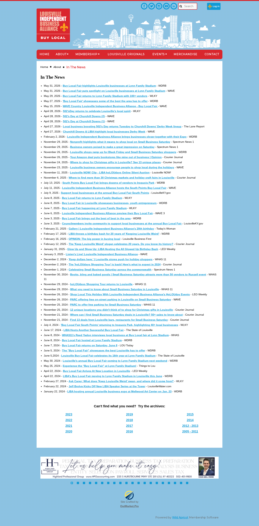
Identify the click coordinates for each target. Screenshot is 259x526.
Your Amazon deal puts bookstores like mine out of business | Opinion (116, 157)
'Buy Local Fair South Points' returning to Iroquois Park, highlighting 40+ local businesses (119, 324)
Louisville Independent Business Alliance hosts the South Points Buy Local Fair (114, 187)
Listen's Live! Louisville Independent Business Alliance (102, 254)
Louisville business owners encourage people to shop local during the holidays (122, 167)
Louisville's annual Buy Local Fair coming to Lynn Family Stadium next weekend (115, 360)
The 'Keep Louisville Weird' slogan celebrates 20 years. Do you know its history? (121, 243)
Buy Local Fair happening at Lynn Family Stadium (94, 208)
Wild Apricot (180, 517)
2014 (190, 420)
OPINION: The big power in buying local (94, 238)
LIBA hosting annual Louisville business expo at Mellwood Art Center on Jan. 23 (119, 391)
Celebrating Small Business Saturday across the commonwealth (110, 269)
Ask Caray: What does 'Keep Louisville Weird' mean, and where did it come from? (121, 381)
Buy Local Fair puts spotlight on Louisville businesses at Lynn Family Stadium (114, 90)
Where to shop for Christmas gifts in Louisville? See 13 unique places (115, 162)
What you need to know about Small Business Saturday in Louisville (114, 289)
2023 (68, 414)
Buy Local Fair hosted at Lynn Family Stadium (92, 340)
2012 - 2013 (190, 425)
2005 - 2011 (190, 431)
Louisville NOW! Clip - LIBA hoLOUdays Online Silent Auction (110, 172)
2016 (129, 431)
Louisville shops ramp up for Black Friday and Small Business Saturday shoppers (123, 152)
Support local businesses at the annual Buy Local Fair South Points (105, 192)
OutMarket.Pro (129, 506)
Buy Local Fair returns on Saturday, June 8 (89, 345)
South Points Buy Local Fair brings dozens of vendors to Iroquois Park (108, 182)
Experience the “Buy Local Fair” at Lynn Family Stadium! (99, 365)
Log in (216, 6)
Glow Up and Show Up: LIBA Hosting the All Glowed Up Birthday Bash (112, 249)
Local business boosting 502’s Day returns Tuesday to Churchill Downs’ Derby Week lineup (122, 126)
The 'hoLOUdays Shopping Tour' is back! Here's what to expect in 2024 (115, 264)
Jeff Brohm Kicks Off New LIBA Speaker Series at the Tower (107, 386)
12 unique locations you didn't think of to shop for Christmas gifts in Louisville (121, 309)
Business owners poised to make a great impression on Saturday (112, 146)
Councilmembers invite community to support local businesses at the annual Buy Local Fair (122, 223)
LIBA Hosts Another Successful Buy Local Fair (94, 330)
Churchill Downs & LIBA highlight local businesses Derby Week (104, 131)
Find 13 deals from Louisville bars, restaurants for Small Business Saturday (119, 319)
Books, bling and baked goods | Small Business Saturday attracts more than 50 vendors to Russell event (138, 274)
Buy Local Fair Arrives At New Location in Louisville (96, 370)
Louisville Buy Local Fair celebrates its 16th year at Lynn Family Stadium (108, 355)
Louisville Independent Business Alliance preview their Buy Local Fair (107, 213)
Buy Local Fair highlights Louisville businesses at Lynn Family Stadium (109, 85)
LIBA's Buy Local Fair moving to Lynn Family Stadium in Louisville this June (112, 376)
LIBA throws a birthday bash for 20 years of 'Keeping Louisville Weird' (114, 233)
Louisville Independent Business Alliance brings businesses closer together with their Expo (127, 136)
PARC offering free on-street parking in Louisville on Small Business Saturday (120, 299)
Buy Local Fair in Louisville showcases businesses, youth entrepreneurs (109, 203)
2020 (68, 431)
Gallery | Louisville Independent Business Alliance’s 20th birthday (111, 228)
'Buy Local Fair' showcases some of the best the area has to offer (105, 101)
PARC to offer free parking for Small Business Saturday (105, 304)
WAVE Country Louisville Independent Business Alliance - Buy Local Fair (110, 106)
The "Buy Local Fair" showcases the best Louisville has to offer (103, 350)
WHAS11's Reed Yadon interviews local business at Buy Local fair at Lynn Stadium (115, 335)
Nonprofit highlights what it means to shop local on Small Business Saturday (120, 141)
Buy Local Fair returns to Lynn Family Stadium (92, 197)
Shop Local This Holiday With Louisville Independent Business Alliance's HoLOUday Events (130, 294)
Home (44, 66)
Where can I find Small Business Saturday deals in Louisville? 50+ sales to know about (126, 314)
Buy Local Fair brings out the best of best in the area (96, 218)
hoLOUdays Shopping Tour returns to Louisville (101, 284)
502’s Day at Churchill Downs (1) (84, 121)
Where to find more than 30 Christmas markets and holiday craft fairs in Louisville (121, 177)
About (57, 66)
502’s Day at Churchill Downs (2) (84, 116)
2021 (68, 425)
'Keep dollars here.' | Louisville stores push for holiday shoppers (110, 259)
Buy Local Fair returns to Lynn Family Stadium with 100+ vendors (105, 95)
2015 (190, 414)
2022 (68, 420)
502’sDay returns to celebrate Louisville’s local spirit (97, 111)
